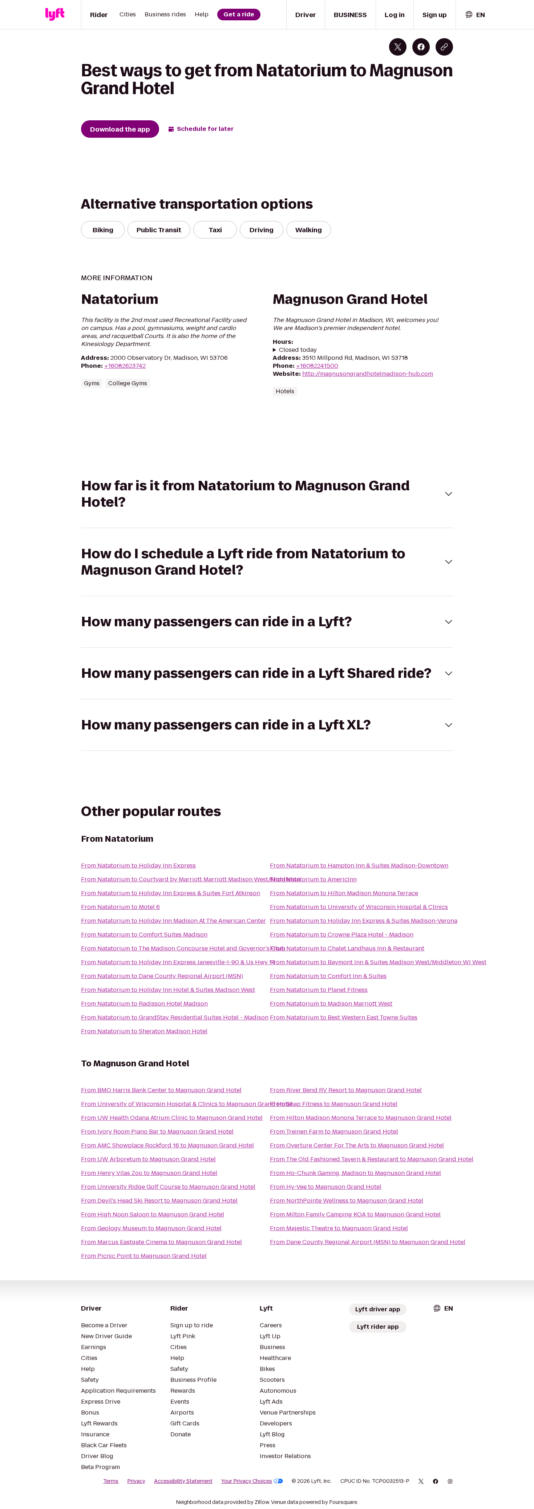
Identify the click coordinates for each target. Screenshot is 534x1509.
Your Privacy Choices (246, 1481)
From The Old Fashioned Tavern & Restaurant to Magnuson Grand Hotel (371, 1159)
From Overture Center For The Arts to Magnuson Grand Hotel (357, 1145)
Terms (110, 1481)
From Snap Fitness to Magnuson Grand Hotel (333, 1104)
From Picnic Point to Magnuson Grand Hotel (144, 1256)
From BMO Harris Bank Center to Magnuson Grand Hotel (161, 1090)
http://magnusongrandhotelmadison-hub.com (367, 374)
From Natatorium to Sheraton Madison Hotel (144, 1031)
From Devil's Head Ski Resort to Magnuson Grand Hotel (159, 1200)
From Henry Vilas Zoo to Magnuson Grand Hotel (149, 1173)
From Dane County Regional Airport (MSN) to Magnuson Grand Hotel (367, 1242)
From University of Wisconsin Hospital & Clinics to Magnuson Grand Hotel (186, 1104)
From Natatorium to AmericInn (313, 879)
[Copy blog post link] (444, 47)
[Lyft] (54, 14)
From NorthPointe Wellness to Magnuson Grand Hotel (346, 1200)
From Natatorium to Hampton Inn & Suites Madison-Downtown (359, 865)
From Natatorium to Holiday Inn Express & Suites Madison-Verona (363, 921)
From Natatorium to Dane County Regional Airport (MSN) (162, 976)
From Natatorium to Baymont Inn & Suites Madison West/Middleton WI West (378, 962)
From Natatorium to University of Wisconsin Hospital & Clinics (359, 907)
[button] (267, 494)
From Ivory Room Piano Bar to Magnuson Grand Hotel (157, 1131)
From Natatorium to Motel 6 (120, 907)
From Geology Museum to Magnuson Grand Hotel (151, 1228)
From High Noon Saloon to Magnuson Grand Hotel (152, 1214)
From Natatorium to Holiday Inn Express (138, 865)
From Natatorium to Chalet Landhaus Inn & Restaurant (347, 948)
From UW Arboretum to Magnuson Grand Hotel (148, 1159)
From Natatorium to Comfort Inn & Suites (328, 976)
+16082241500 (317, 366)
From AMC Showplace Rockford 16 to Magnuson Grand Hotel (167, 1145)
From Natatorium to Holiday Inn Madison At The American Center (173, 921)
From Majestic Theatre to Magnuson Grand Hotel (339, 1228)
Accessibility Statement (183, 1481)
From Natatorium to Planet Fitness (319, 990)
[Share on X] (397, 47)
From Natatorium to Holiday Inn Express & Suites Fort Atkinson (170, 893)
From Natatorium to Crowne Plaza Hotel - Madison (341, 934)
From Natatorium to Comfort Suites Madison (144, 934)
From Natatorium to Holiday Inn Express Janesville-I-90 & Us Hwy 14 (178, 962)
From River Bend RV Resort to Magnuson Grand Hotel (346, 1090)
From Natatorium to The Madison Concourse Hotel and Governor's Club (183, 948)
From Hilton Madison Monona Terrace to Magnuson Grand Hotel (361, 1118)
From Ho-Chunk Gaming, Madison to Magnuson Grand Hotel (355, 1173)
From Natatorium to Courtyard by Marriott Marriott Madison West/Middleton (190, 879)
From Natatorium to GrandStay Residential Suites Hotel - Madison (174, 1017)
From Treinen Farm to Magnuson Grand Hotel (334, 1131)
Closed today (298, 350)
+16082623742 (125, 366)
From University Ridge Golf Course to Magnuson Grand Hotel (168, 1187)
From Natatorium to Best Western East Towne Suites (343, 1017)
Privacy (136, 1481)
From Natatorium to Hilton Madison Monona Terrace (344, 893)
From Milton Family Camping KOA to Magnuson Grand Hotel (355, 1214)
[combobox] (475, 14)
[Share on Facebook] (421, 47)
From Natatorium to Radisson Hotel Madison (144, 1003)
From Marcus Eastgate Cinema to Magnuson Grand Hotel (161, 1242)
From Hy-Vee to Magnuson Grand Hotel (325, 1187)
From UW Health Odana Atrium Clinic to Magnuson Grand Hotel (172, 1118)
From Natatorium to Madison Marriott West (331, 1003)
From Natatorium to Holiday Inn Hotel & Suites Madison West (168, 990)
